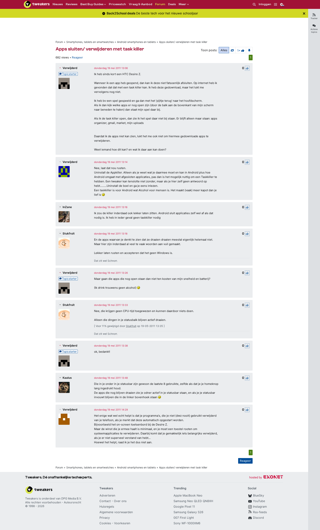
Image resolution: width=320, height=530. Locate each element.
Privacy (104, 517)
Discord (258, 517)
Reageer (77, 57)
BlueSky (258, 495)
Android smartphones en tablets (136, 41)
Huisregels (106, 506)
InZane (67, 207)
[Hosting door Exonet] (266, 477)
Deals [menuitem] (172, 4)
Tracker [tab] (314, 18)
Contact (105, 501)
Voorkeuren (122, 523)
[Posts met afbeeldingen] (232, 50)
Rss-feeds (260, 512)
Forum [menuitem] (160, 4)
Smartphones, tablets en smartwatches (90, 41)
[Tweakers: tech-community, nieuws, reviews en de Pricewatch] (36, 4)
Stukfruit (69, 233)
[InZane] (64, 216)
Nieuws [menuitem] (58, 4)
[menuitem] (254, 4)
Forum (59, 41)
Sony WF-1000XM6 (187, 523)
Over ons (120, 501)
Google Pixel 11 (184, 506)
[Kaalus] (64, 387)
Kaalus (67, 377)
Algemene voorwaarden (116, 512)
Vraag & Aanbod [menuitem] (140, 4)
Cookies (105, 523)
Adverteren (107, 495)
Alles (224, 50)
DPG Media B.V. (71, 498)
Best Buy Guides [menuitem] (91, 4)
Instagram (260, 506)
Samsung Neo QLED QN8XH (193, 501)
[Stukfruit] (64, 243)
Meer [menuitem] (182, 4)
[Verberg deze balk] (304, 13)
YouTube (259, 501)
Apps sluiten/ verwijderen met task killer (183, 41)
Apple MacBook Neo (188, 495)
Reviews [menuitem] (71, 4)
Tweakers (31, 498)
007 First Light (184, 517)
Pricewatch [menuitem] (117, 4)
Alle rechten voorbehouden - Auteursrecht (53, 502)
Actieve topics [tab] (314, 30)
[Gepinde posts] (249, 50)
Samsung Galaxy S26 (188, 512)
